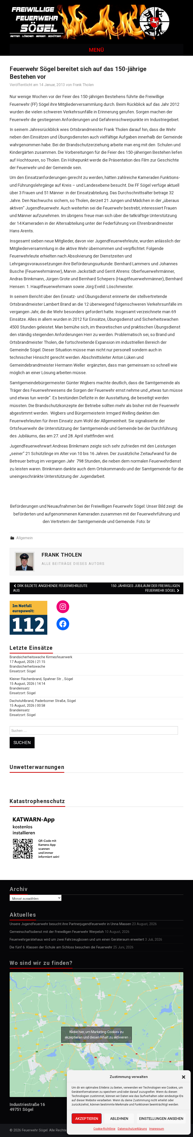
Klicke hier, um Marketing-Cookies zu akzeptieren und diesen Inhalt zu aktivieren (96, 1034)
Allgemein (24, 538)
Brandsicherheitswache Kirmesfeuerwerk (41, 657)
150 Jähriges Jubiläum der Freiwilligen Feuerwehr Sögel (145, 588)
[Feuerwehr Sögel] (96, 22)
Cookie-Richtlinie (104, 1128)
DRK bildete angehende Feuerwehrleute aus (50, 588)
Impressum (156, 1128)
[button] (183, 1077)
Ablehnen (119, 1119)
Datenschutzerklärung (132, 1128)
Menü (96, 50)
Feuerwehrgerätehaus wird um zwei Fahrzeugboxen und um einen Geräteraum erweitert (77, 940)
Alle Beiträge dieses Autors (73, 564)
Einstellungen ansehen (161, 1119)
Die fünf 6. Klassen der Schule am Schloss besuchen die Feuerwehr (61, 947)
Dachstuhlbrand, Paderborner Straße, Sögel (43, 701)
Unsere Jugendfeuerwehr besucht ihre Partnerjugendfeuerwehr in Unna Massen (70, 924)
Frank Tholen (83, 85)
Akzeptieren (86, 1119)
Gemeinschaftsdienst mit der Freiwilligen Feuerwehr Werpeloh (57, 932)
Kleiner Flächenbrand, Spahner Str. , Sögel (41, 679)
